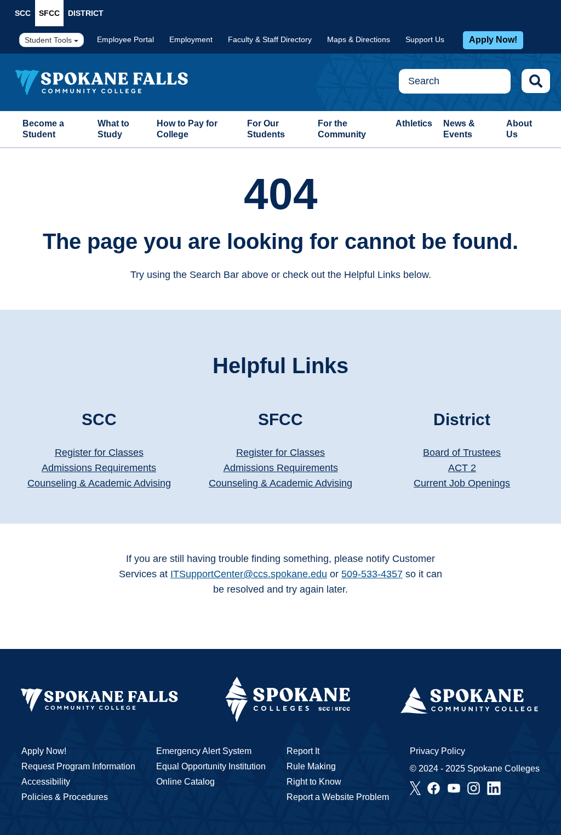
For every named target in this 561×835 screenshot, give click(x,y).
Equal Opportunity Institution (211, 766)
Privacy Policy (437, 751)
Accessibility (45, 781)
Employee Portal (125, 39)
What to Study (113, 129)
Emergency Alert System (203, 751)
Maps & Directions (358, 39)
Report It (303, 751)
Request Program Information (78, 766)
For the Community (342, 129)
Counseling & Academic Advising (99, 483)
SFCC (49, 13)
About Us (519, 129)
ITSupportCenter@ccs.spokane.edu (248, 574)
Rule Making (311, 766)
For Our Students (266, 129)
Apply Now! (493, 39)
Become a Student (43, 129)
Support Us (424, 39)
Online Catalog (185, 781)
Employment (191, 39)
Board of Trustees (462, 452)
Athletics (414, 123)
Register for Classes (99, 452)
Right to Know (314, 781)
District (86, 13)
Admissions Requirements (99, 467)
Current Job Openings (462, 483)
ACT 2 (462, 467)
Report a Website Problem (338, 797)
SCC (23, 13)
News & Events (459, 129)
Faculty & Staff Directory (270, 39)
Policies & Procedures (64, 797)
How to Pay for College (187, 129)
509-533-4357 (372, 574)
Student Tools (49, 40)
